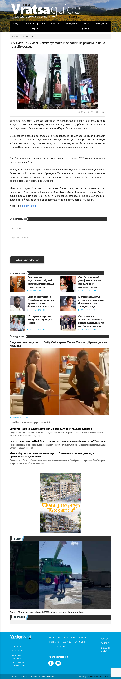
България (30, 23)
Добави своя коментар (27, 260)
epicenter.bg (29, 205)
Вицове (105, 643)
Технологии (102, 23)
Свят (43, 23)
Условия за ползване (17, 656)
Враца (16, 23)
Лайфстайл (71, 23)
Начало (15, 36)
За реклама (17, 650)
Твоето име (16, 227)
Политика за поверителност (19, 664)
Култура (55, 23)
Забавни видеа (105, 649)
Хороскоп (106, 638)
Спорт (35, 29)
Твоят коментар (19, 237)
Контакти (16, 646)
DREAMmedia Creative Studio (99, 676)
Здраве (86, 23)
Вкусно (85, 29)
